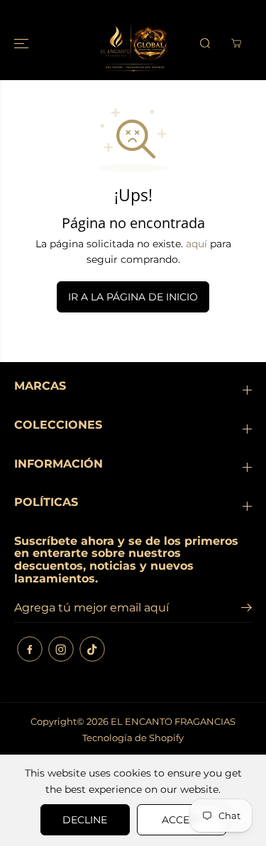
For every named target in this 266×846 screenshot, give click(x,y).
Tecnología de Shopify (133, 737)
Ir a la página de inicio (133, 297)
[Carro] (236, 43)
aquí (196, 243)
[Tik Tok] (92, 649)
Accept (181, 819)
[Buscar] (205, 43)
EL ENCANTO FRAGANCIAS (173, 721)
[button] (22, 43)
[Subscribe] (246, 609)
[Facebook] (29, 649)
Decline (84, 819)
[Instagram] (61, 649)
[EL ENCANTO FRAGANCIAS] (133, 43)
